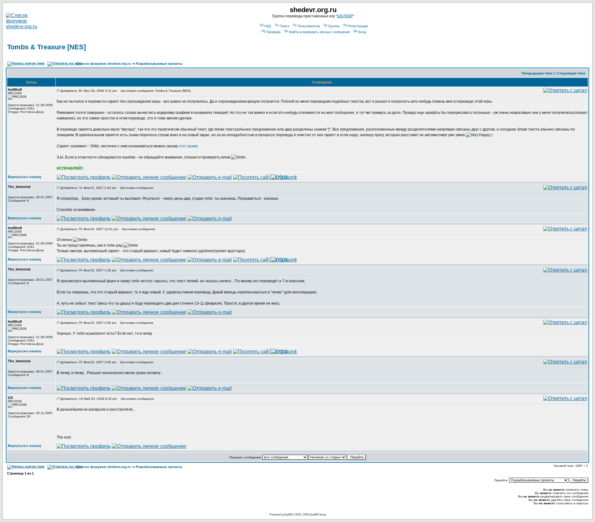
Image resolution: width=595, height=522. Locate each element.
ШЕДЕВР (345, 16)
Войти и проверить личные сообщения (319, 32)
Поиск (284, 26)
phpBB (288, 514)
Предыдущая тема (537, 73)
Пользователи (309, 26)
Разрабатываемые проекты (159, 63)
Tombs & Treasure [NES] (46, 47)
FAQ (267, 26)
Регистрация (358, 26)
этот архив (187, 146)
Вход (362, 32)
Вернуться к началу (24, 177)
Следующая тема (571, 73)
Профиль (273, 32)
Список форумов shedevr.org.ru (104, 63)
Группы (334, 26)
